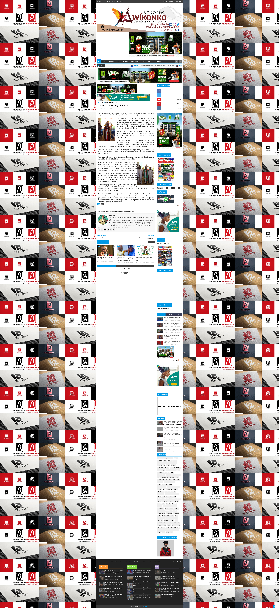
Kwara (165, 460)
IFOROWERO (161, 494)
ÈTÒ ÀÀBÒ (143, 61)
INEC (171, 496)
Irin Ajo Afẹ (167, 498)
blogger (106, 266)
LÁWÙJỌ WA (125, 61)
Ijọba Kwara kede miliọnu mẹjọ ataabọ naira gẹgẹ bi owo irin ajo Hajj (145, 259)
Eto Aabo (160, 482)
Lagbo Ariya (114, 65)
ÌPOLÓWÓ (111, 61)
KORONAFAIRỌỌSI (174, 508)
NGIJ (176, 515)
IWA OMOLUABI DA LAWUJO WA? (167, 576)
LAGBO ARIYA (173, 510)
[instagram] (110, 2)
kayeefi (174, 503)
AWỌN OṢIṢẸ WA (136, 561)
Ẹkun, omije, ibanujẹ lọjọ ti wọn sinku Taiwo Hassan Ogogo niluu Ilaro (134, 65)
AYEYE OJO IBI (158, 65)
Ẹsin (178, 479)
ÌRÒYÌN (117, 61)
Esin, (112, 108)
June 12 (176, 501)
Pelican (170, 527)
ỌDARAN (168, 518)
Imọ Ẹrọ (160, 496)
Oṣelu (169, 460)
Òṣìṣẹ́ (178, 525)
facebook (144, 266)
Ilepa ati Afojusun (108, 561)
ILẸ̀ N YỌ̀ (163, 570)
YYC (171, 532)
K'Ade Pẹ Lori (161, 503)
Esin (103, 102)
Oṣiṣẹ (174, 460)
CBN (159, 477)
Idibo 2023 (172, 491)
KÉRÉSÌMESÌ (173, 506)
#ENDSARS (160, 463)
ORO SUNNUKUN (167, 522)
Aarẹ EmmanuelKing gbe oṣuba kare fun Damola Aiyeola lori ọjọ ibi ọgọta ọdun (180, 65)
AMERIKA (173, 465)
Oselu (164, 525)
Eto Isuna (160, 484)
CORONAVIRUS (165, 477)
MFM (168, 515)
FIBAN (166, 484)
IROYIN (176, 458)
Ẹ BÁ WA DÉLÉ (178, 1)
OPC (176, 520)
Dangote (172, 477)
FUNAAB (160, 489)
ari (171, 467)
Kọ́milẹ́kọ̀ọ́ (160, 508)
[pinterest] (115, 2)
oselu (159, 525)
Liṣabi (163, 515)
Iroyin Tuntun (127, 561)
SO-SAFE (167, 530)
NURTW (163, 518)
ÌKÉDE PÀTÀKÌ (157, 61)
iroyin (173, 498)
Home (99, 102)
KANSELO (168, 503)
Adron (159, 458)
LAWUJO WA (176, 513)
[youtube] (112, 2)
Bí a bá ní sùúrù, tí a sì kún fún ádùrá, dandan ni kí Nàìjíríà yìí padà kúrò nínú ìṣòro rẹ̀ (142, 578)
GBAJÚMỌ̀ (169, 314)
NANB (172, 515)
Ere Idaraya (161, 479)
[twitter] (107, 2)
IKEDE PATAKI (157, 561)
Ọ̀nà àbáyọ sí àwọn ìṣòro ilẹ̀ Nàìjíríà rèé (142, 570)
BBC (179, 475)
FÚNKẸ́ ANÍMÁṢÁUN (134, 61)
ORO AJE (160, 522)
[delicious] (122, 2)
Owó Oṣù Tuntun (162, 527)
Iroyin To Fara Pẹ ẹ (103, 242)
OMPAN (172, 520)
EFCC (177, 477)
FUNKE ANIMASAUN (167, 489)
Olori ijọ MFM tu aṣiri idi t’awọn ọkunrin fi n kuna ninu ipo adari (105, 258)
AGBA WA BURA (161, 465)
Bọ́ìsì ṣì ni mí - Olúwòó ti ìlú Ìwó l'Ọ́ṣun (113, 582)
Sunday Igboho (174, 530)
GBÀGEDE (165, 1)
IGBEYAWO (167, 494)
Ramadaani (176, 527)
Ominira (166, 520)
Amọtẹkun (160, 467)
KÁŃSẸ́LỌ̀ (150, 61)
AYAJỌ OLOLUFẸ (175, 470)
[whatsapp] (179, 560)
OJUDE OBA (174, 518)
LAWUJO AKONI (161, 513)
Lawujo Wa (169, 513)
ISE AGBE (160, 501)
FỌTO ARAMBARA (175, 486)
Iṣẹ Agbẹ (166, 501)
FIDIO (170, 484)
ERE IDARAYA (168, 479)
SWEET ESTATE (161, 532)
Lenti (159, 515)
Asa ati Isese (177, 467)
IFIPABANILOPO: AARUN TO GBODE (140, 595)
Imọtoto (166, 496)
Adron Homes (173, 463)
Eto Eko (171, 458)
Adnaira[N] (146, 95)
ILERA (173, 494)
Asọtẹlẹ (168, 470)
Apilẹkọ (165, 458)
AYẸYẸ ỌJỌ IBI (161, 475)
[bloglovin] (117, 2)
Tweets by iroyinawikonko (163, 308)
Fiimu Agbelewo (162, 486)
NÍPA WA (171, 1)
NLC (159, 518)
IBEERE (175, 489)
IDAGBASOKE (161, 491)
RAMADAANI (160, 530)
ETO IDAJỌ (172, 482)
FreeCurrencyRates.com (163, 243)
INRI (175, 496)
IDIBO (167, 491)
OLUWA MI (160, 520)
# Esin (102, 204)
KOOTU (166, 508)
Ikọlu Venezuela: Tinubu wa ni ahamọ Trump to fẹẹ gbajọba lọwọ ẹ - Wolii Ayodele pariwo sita (126, 259)
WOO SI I (152, 242)
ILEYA (177, 494)
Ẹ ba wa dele (118, 561)
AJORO (168, 465)
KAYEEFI (160, 460)
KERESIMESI (166, 506)
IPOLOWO (160, 498)
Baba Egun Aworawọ (171, 475)
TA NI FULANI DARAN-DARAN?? (167, 594)
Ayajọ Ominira (161, 472)
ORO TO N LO (176, 522)
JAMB (171, 501)
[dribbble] (120, 2)
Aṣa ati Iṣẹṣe (161, 470)
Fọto (169, 486)
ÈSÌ (178, 314)
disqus (125, 266)
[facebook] (105, 2)
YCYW (167, 532)
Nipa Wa (100, 561)
